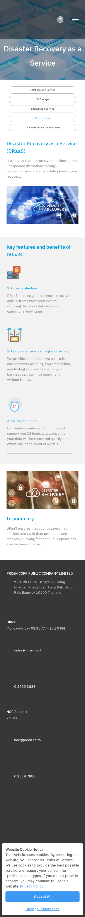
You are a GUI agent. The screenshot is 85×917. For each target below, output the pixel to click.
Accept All (42, 896)
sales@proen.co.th (28, 650)
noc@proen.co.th (27, 740)
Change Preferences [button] (43, 909)
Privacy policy (31, 886)
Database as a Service (42, 90)
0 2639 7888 (25, 776)
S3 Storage (42, 99)
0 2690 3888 (25, 687)
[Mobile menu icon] (75, 19)
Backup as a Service (42, 108)
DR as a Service (43, 118)
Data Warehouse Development (43, 127)
